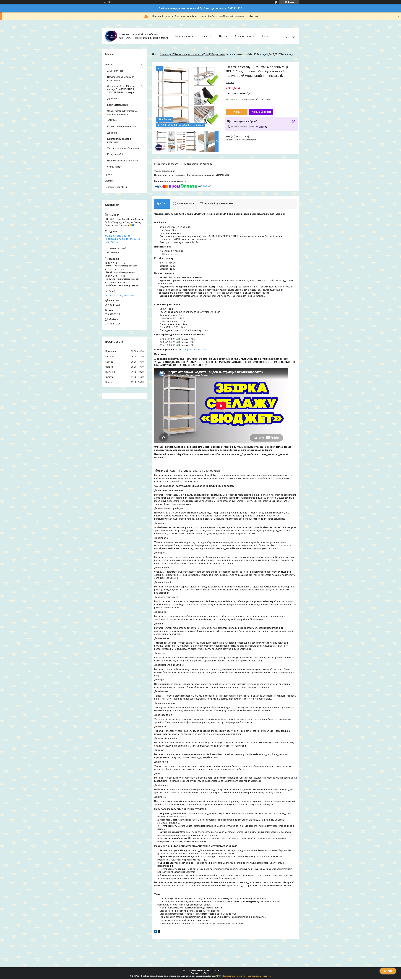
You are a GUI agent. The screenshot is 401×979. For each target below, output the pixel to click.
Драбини (112, 98)
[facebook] (155, 932)
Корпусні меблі (115, 154)
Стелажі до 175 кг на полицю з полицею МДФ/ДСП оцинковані (192, 54)
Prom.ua (215, 970)
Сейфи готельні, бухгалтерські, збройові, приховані (123, 112)
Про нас (223, 36)
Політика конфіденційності (259, 976)
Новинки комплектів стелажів (122, 160)
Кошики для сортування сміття (123, 126)
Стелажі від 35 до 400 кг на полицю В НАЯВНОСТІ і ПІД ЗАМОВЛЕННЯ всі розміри (121, 89)
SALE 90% (112, 120)
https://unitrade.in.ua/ (195, 349)
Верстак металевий (117, 105)
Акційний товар (115, 71)
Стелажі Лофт (114, 167)
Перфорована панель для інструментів (120, 78)
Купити (236, 112)
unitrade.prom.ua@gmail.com (119, 295)
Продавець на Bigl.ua (200, 973)
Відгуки (109, 180)
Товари (204, 36)
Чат (390, 971)
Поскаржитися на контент (233, 976)
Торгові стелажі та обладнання (123, 148)
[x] (159, 932)
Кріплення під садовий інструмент (119, 140)
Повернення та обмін (116, 187)
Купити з (255, 112)
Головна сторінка (184, 36)
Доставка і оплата (244, 36)
